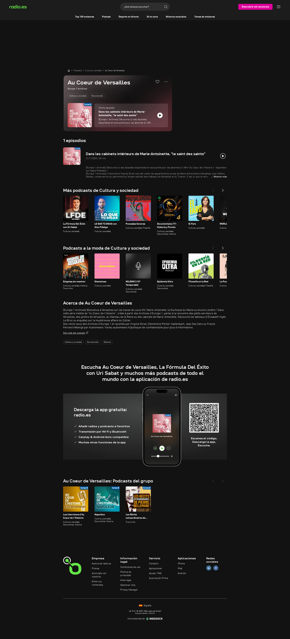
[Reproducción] (160, 115)
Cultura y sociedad (77, 96)
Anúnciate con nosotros (99, 575)
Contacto (153, 563)
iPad (180, 568)
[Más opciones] (166, 82)
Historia (107, 342)
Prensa (95, 568)
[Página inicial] (68, 70)
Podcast (106, 17)
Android (182, 573)
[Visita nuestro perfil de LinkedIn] (208, 568)
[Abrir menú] (279, 7)
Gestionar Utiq (127, 585)
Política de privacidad (125, 574)
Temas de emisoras (204, 17)
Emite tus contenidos (97, 583)
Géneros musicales (176, 17)
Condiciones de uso (130, 567)
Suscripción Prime (158, 578)
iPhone (181, 563)
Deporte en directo (129, 17)
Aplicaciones (155, 568)
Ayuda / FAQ (155, 573)
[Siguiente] (223, 189)
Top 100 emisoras (84, 17)
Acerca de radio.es (101, 563)
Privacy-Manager (129, 590)
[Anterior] (213, 189)
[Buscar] (166, 7)
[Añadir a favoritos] (157, 81)
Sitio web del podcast (74, 333)
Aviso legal (125, 580)
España (147, 605)
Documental (97, 96)
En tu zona (152, 17)
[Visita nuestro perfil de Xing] (215, 568)
